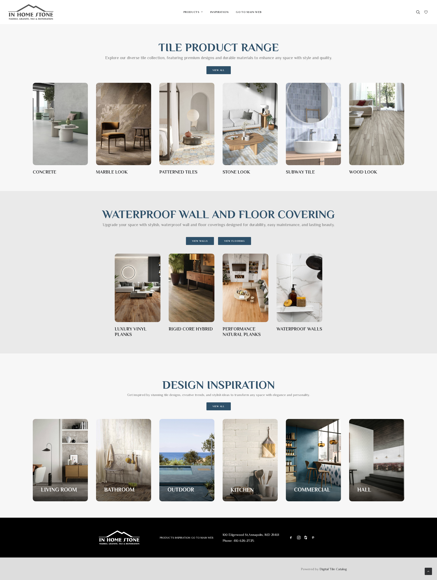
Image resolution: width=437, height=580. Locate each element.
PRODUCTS (191, 12)
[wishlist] (425, 12)
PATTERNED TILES (178, 171)
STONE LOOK (236, 171)
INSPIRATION (219, 12)
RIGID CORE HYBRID (191, 328)
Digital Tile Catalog (333, 569)
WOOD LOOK (363, 171)
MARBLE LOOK (112, 171)
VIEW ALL (219, 70)
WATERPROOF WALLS (299, 328)
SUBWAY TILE (300, 171)
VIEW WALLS (200, 241)
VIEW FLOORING (234, 241)
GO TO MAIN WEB (249, 12)
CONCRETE (44, 171)
